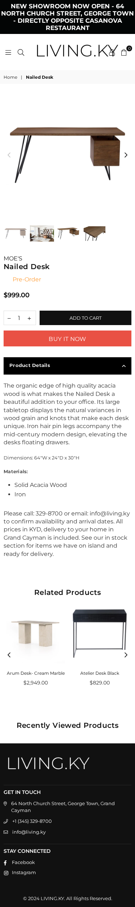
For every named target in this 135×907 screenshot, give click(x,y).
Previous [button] (9, 155)
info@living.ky (29, 832)
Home (10, 77)
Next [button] (126, 155)
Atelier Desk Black (99, 673)
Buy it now (67, 339)
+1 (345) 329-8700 (32, 821)
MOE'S (13, 258)
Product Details (29, 365)
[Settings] (112, 52)
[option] (67, 155)
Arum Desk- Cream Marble (36, 673)
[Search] (20, 52)
